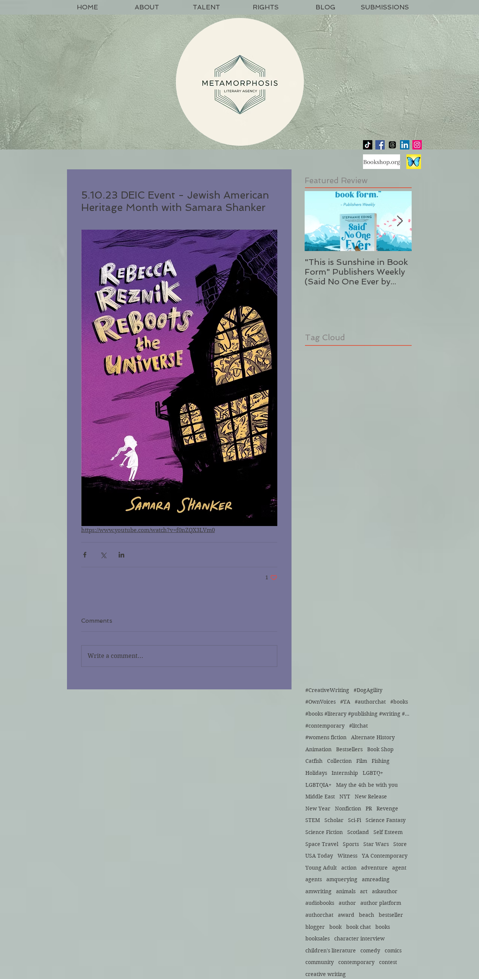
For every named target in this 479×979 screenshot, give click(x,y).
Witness (347, 855)
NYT (344, 796)
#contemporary (325, 725)
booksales (317, 938)
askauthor (384, 891)
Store (400, 844)
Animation (318, 749)
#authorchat (370, 701)
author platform (380, 903)
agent (399, 867)
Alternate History (373, 737)
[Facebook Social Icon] (380, 144)
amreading (376, 879)
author (347, 903)
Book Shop (380, 749)
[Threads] (392, 144)
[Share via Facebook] (84, 554)
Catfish (314, 761)
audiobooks (319, 903)
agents (313, 879)
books (382, 927)
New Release (371, 796)
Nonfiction (348, 808)
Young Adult (321, 867)
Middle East (320, 796)
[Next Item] (399, 221)
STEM (312, 820)
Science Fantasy (386, 820)
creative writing (325, 974)
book (335, 927)
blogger (315, 927)
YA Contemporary (385, 855)
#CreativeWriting (327, 690)
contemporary (356, 962)
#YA (345, 701)
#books (399, 701)
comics (393, 950)
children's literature (330, 950)
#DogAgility (368, 690)
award (346, 915)
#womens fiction (326, 737)
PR (369, 808)
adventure (374, 867)
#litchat (358, 725)
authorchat (319, 915)
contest (388, 962)
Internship (345, 773)
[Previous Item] (316, 221)
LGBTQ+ (373, 773)
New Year (317, 808)
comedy (370, 950)
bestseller (391, 915)
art (363, 891)
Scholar (334, 820)
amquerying (341, 879)
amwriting (318, 891)
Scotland (358, 832)
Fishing (381, 761)
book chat (358, 927)
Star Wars (376, 844)
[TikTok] (367, 144)
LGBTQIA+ (318, 785)
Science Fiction (324, 832)
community (319, 962)
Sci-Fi (354, 820)
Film (361, 761)
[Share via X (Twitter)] (103, 554)
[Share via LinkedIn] (121, 554)
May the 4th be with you (367, 785)
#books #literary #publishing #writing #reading (357, 713)
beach (366, 915)
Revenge (387, 808)
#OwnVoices (320, 701)
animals (346, 891)
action (349, 867)
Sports (351, 844)
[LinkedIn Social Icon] (404, 144)
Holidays (316, 773)
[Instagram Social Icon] (417, 144)
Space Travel (321, 844)
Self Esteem (388, 832)
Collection (339, 761)
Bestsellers (349, 749)
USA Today (319, 855)
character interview (359, 938)
